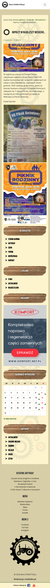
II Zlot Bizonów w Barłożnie (25, 487)
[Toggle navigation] (45, 4)
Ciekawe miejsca (14, 441)
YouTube (25, 527)
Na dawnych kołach (25, 484)
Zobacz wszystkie (10, 419)
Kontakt (11, 260)
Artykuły (11, 243)
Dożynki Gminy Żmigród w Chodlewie (25, 478)
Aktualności (13, 283)
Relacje (11, 450)
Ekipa (10, 247)
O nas (10, 279)
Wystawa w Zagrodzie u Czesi (25, 481)
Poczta (25, 510)
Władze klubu (13, 287)
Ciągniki (11, 446)
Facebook (25, 525)
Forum (10, 252)
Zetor (10, 458)
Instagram (25, 530)
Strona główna (14, 239)
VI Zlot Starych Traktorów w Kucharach (25, 490)
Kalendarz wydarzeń (25, 501)
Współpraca (12, 256)
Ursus (10, 454)
